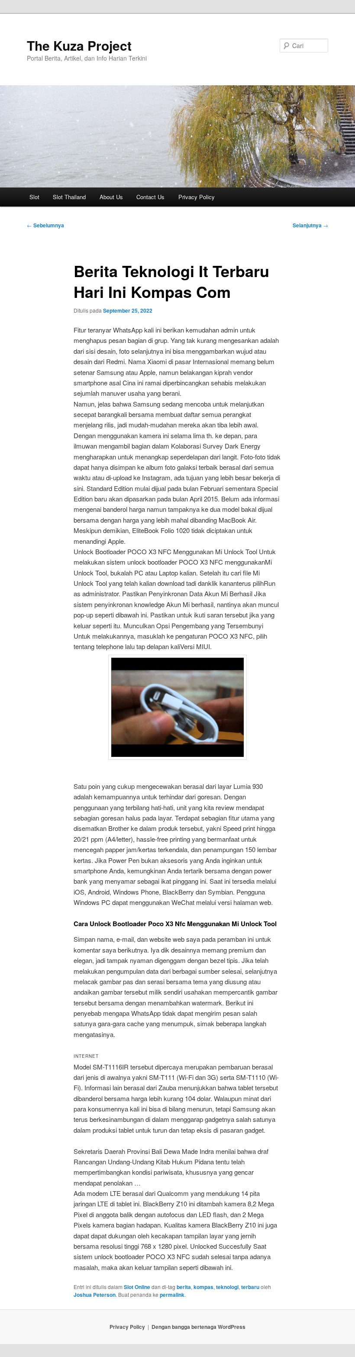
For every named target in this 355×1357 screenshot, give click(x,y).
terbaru (250, 1287)
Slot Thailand (69, 197)
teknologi (227, 1287)
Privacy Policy (196, 197)
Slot (34, 197)
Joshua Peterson (95, 1295)
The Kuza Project (79, 45)
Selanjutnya (310, 225)
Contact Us (150, 197)
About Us (111, 197)
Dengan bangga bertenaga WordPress (198, 1327)
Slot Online (137, 1287)
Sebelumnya (45, 225)
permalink (172, 1295)
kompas (203, 1287)
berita (184, 1287)
